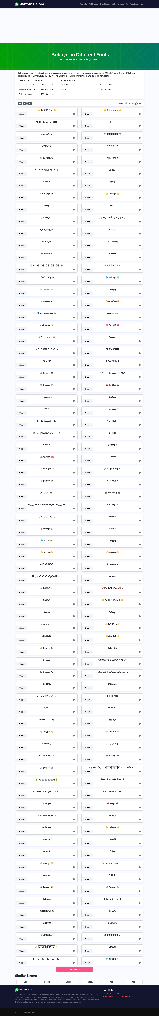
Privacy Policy (108, 996)
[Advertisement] (79, 26)
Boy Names (105, 4)
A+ (30, 103)
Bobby (90, 982)
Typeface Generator (134, 4)
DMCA (118, 994)
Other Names (118, 4)
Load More (75, 969)
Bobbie (69, 982)
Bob (25, 982)
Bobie (112, 982)
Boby (134, 982)
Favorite (83, 4)
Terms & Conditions (123, 996)
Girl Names (93, 4)
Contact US (107, 994)
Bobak (47, 982)
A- (20, 103)
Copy (21, 114)
